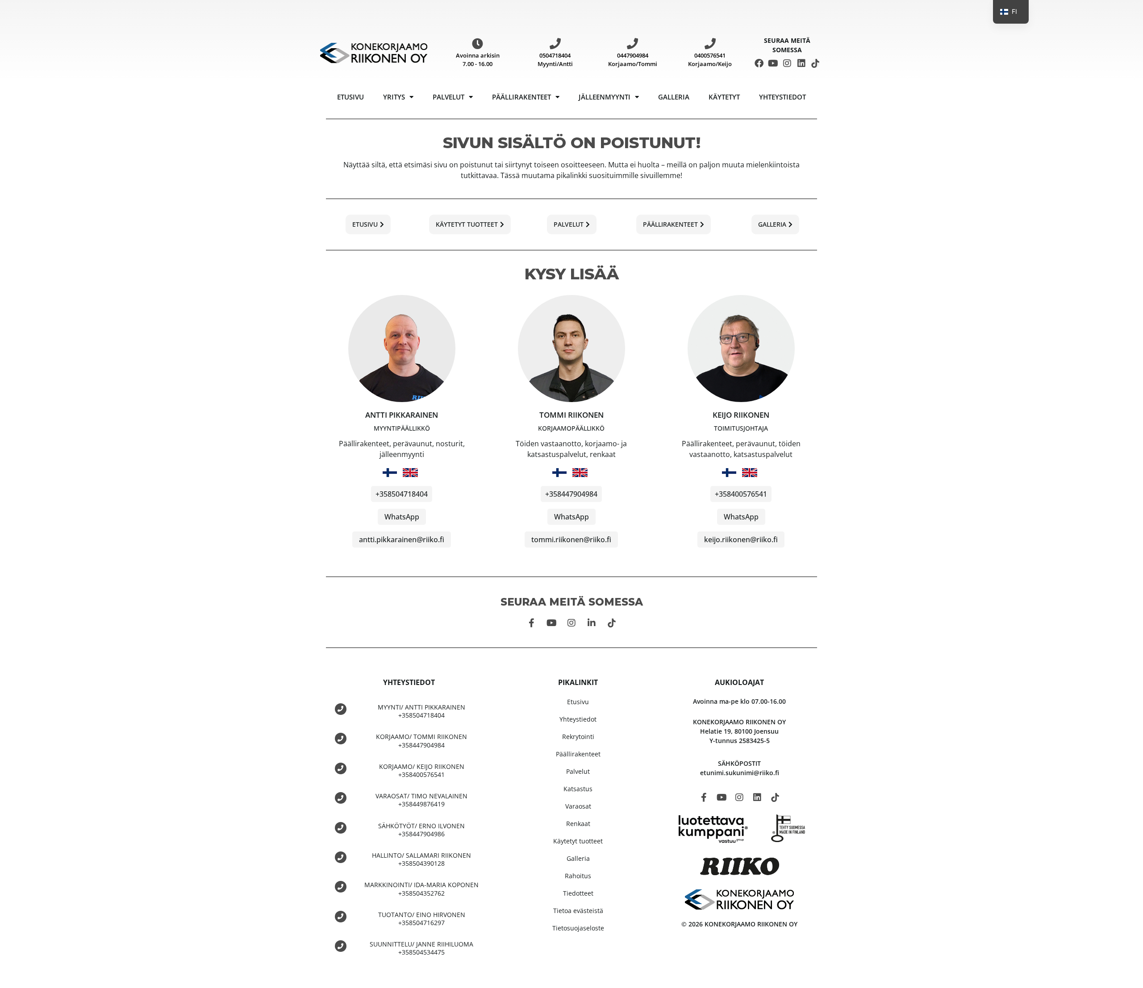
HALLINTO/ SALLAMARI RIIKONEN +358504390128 (421, 859)
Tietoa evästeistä (578, 910)
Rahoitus (578, 876)
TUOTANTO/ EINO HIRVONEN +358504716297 (421, 918)
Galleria (673, 96)
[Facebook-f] (531, 623)
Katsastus (577, 789)
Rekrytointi (578, 736)
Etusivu (350, 96)
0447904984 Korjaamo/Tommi (632, 59)
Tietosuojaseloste (578, 928)
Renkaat (578, 823)
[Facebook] (759, 63)
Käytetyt (724, 96)
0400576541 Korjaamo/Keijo (710, 59)
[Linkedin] (801, 63)
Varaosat (578, 806)
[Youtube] (773, 63)
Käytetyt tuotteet (578, 841)
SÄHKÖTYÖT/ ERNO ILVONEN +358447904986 (421, 830)
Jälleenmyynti (604, 96)
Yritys (394, 96)
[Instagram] (787, 63)
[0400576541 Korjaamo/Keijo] (710, 43)
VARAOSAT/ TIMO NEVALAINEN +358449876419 (421, 800)
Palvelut (448, 96)
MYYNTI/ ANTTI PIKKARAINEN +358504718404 (421, 711)
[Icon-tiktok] (815, 63)
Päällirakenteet (521, 96)
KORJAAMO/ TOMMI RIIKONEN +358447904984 (421, 740)
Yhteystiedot (782, 96)
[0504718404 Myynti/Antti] (555, 43)
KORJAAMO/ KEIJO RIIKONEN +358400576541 (421, 770)
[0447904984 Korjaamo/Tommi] (632, 43)
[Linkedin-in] (592, 623)
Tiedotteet (578, 893)
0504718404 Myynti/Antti (555, 59)
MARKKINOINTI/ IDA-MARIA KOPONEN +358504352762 (421, 888)
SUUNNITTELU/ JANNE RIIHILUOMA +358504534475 (421, 948)
